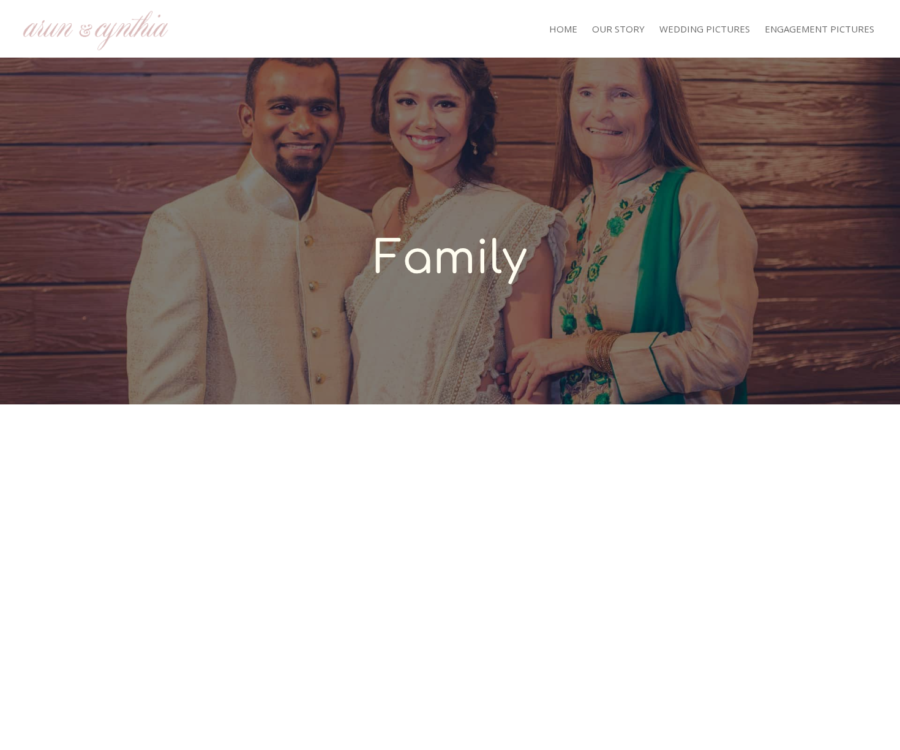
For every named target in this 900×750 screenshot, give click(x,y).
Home (563, 30)
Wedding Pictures (704, 30)
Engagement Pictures (819, 30)
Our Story (618, 30)
